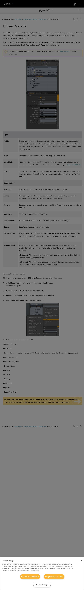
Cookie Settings (42, 585)
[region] (42, 573)
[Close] (81, 560)
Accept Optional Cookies (54, 577)
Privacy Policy (35, 570)
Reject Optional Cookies (30, 577)
